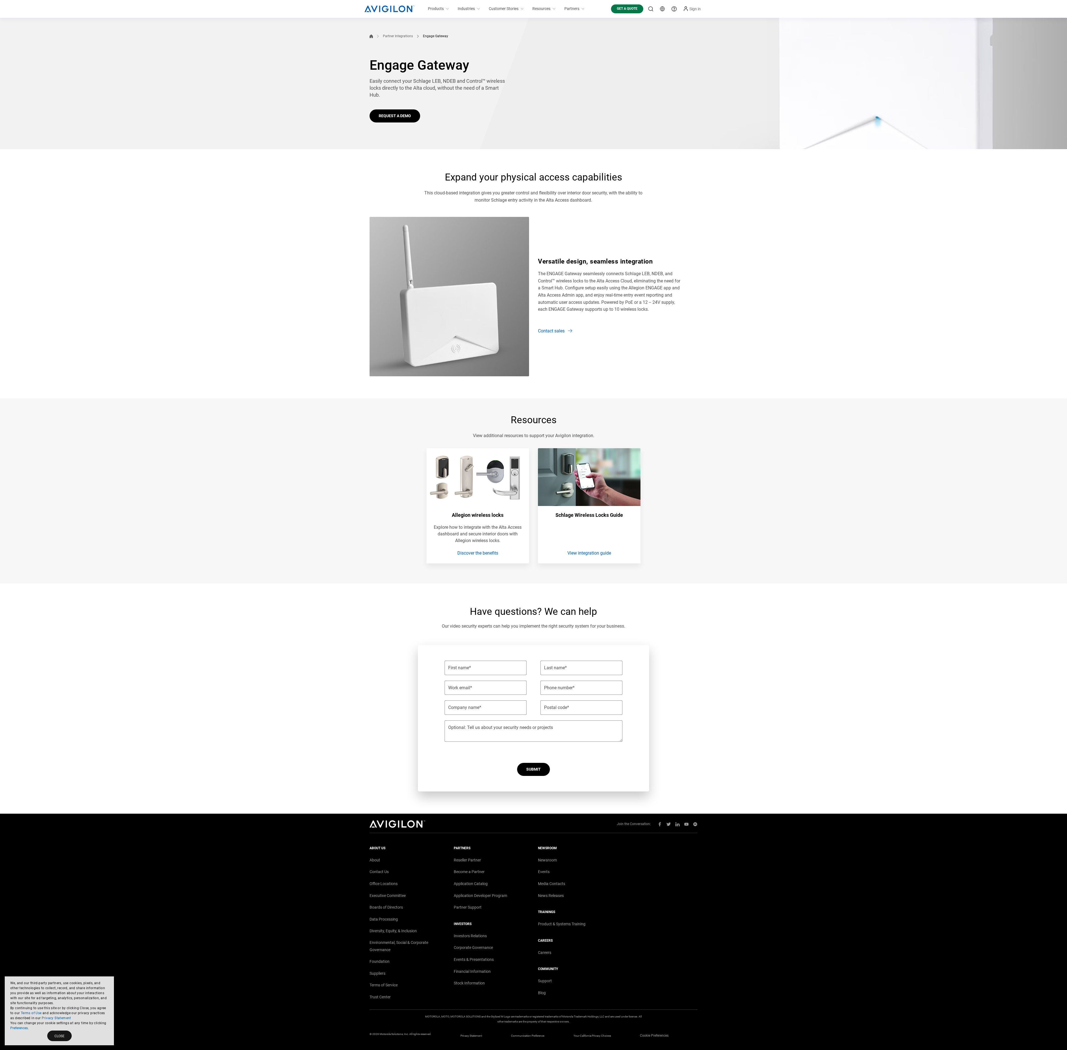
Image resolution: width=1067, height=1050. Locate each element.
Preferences (19, 1028)
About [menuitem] (375, 860)
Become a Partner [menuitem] (469, 871)
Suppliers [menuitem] (377, 973)
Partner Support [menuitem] (468, 907)
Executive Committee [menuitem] (388, 895)
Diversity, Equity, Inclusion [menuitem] (393, 931)
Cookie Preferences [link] (654, 1036)
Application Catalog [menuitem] (471, 883)
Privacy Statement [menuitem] (471, 1035)
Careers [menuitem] (544, 952)
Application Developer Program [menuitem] (480, 895)
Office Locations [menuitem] (384, 883)
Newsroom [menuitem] (547, 860)
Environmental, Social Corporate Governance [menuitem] (399, 946)
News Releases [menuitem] (551, 895)
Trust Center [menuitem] (380, 997)
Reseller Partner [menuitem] (467, 860)
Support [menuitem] (545, 981)
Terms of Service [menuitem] (384, 985)
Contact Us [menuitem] (379, 871)
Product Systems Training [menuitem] (561, 924)
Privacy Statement (56, 1018)
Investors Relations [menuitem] (470, 936)
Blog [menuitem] (542, 993)
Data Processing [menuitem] (384, 919)
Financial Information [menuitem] (472, 971)
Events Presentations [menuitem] (474, 959)
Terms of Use (31, 1013)
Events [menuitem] (544, 871)
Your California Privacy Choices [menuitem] (592, 1035)
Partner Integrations (398, 36)
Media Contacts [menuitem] (551, 883)
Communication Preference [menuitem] (527, 1035)
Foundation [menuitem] (380, 961)
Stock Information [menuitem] (469, 983)
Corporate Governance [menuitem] (473, 947)
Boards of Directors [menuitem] (386, 907)
